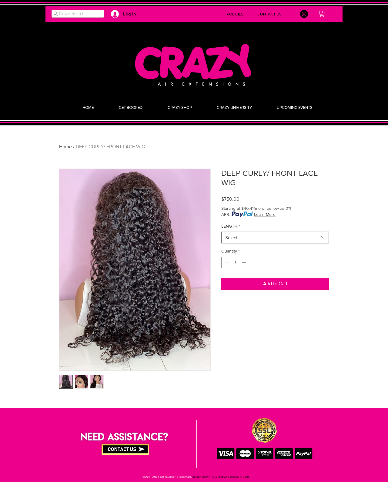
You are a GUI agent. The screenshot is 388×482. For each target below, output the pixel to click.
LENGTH (230, 226)
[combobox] (275, 237)
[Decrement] (226, 262)
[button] (194, 14)
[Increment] (244, 262)
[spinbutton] (235, 262)
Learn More (265, 214)
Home (65, 146)
